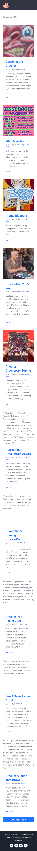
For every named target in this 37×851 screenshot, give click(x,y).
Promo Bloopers (18, 195)
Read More (9, 97)
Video (7, 221)
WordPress (18, 840)
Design (23, 144)
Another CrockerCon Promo (18, 346)
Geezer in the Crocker (18, 41)
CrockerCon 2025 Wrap (18, 263)
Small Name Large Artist (18, 675)
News (7, 146)
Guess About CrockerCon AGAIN (18, 428)
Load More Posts (18, 820)
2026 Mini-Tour (18, 120)
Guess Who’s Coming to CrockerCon (18, 510)
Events (23, 69)
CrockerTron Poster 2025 (18, 596)
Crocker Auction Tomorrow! (18, 755)
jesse (8, 69)
